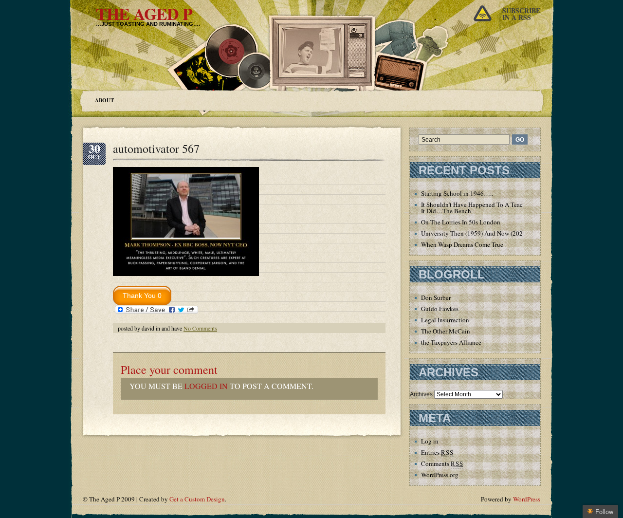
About (104, 100)
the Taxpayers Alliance (451, 342)
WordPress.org (439, 474)
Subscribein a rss (521, 13)
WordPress (526, 499)
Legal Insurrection (445, 319)
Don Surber (436, 297)
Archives (421, 394)
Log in (430, 441)
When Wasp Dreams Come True (462, 244)
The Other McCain (445, 331)
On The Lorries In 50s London (460, 222)
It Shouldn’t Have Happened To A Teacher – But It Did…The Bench (484, 207)
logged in (206, 386)
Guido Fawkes (439, 308)
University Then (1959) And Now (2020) (474, 233)
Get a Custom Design (197, 499)
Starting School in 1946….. (457, 193)
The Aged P (144, 13)
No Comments (200, 328)
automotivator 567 (156, 148)
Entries (437, 452)
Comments (442, 463)
